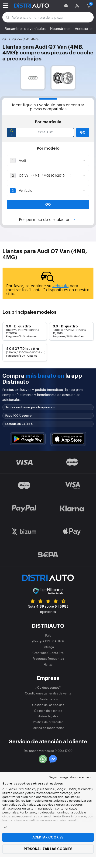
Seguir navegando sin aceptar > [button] (70, 777)
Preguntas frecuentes (48, 658)
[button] (66, 5)
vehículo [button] (60, 285)
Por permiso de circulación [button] (45, 219)
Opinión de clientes (48, 711)
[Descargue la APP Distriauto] (28, 439)
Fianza (48, 664)
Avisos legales (48, 716)
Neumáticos (60, 28)
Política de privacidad (48, 722)
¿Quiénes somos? (48, 687)
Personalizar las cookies (48, 849)
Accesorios (84, 28)
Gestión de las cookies (48, 705)
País (48, 635)
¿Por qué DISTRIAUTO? (48, 641)
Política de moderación (48, 728)
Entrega (48, 647)
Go (83, 132)
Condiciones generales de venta (48, 693)
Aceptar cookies (48, 837)
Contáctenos (48, 699)
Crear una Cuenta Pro (48, 653)
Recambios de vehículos (25, 28)
